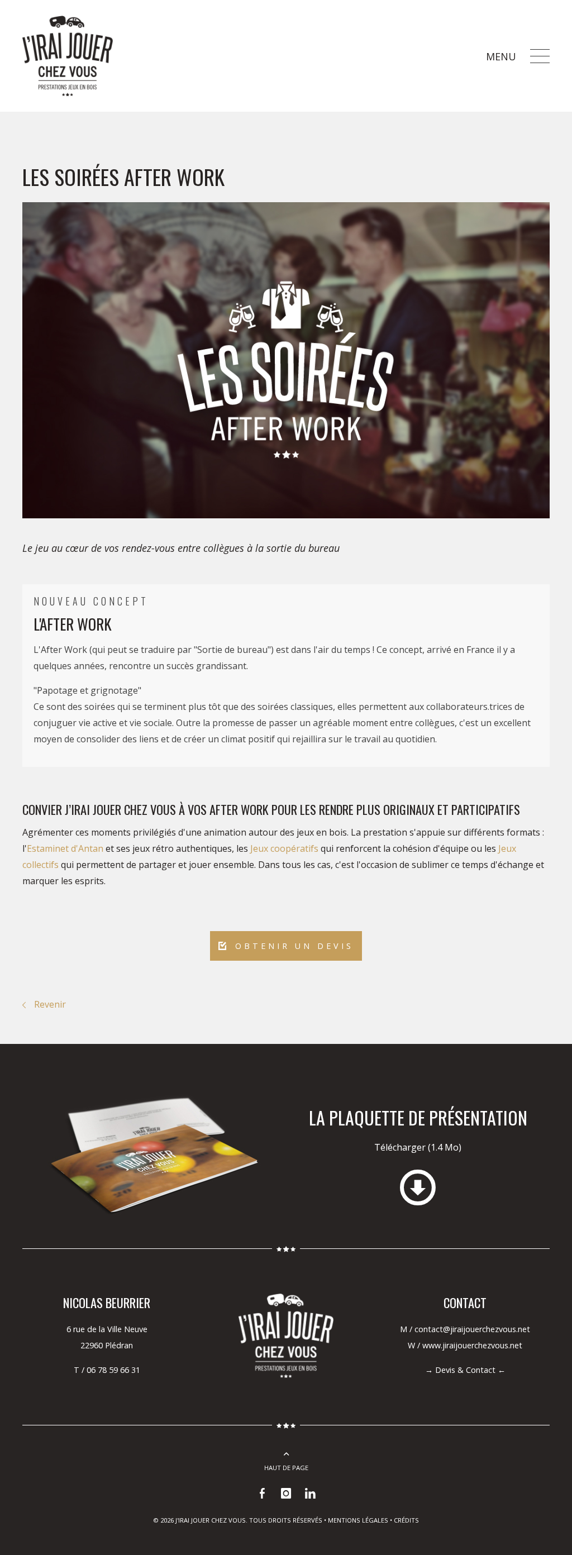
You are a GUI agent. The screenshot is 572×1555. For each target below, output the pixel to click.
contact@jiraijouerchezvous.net (472, 1329)
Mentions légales (358, 1520)
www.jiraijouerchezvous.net (472, 1345)
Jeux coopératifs (284, 848)
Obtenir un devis (292, 946)
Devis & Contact (465, 1370)
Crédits (406, 1520)
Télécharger (417, 1147)
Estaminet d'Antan (65, 848)
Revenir (50, 1004)
